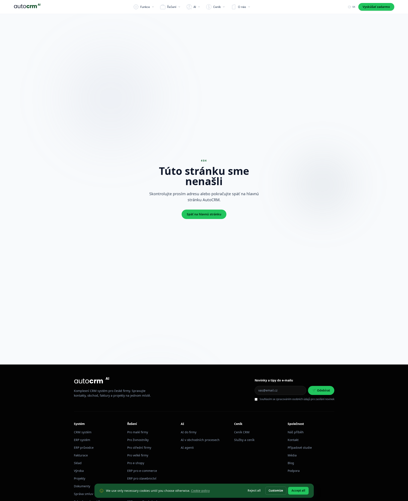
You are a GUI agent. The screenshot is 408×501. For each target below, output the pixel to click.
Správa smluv (83, 494)
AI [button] (194, 7)
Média (292, 455)
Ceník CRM (242, 432)
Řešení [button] (171, 7)
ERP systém (82, 440)
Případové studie (300, 448)
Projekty (79, 478)
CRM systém (82, 432)
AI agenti (187, 448)
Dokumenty (82, 486)
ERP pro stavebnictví (141, 478)
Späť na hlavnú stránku (204, 214)
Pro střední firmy (139, 448)
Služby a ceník (244, 440)
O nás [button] (242, 7)
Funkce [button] (145, 7)
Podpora (294, 471)
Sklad (78, 463)
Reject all (254, 490)
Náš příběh (296, 432)
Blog (291, 463)
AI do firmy (188, 432)
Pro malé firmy (137, 432)
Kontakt (293, 440)
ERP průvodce (84, 448)
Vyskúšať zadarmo (376, 7)
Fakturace (81, 455)
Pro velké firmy (137, 455)
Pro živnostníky (138, 440)
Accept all (298, 490)
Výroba (79, 471)
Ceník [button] (217, 7)
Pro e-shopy (135, 463)
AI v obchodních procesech (200, 440)
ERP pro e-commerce (142, 471)
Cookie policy (200, 491)
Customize (276, 490)
